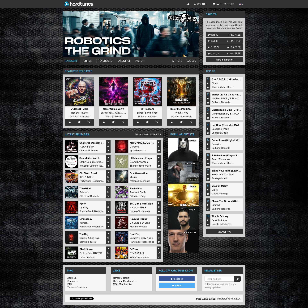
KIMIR (143, 207)
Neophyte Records (221, 224)
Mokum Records (138, 226)
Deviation (216, 144)
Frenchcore (104, 60)
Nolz (186, 112)
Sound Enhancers (139, 161)
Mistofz (133, 177)
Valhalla (83, 222)
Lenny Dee (85, 161)
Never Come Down (113, 109)
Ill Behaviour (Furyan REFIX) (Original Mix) (235, 155)
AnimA (133, 192)
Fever (82, 203)
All (147, 134)
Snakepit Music (113, 116)
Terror (87, 60)
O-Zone (134, 249)
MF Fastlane (147, 109)
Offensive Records (89, 196)
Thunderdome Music (140, 165)
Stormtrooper (99, 161)
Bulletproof (106, 112)
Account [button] (200, 4)
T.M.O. (235, 113)
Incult (226, 128)
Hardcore (71, 60)
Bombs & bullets (88, 241)
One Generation (139, 173)
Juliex (118, 112)
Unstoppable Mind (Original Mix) (230, 109)
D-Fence (134, 146)
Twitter (178, 285)
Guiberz (134, 237)
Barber (140, 112)
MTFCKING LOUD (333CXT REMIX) (149, 142)
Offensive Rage (138, 196)
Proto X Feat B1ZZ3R (90, 253)
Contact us (72, 281)
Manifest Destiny (220, 98)
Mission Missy (220, 186)
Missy (215, 189)
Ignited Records (138, 150)
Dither (215, 83)
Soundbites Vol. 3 (89, 158)
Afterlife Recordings (140, 180)
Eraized (216, 204)
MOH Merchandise (122, 284)
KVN (81, 177)
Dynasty (83, 207)
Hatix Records (86, 257)
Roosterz (237, 98)
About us (71, 277)
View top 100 (224, 231)
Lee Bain (94, 237)
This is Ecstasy (220, 216)
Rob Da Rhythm (79, 112)
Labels (191, 60)
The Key (84, 234)
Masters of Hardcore (181, 116)
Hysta (178, 112)
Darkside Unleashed (79, 116)
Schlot (140, 253)
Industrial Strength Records (93, 165)
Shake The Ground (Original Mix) (230, 201)
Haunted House (138, 219)
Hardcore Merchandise (124, 281)
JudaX (82, 146)
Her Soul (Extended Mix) (225, 125)
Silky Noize (147, 237)
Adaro (223, 220)
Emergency (85, 219)
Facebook (177, 278)
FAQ (69, 284)
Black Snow (86, 249)
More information (224, 59)
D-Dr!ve (146, 222)
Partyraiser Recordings (91, 180)
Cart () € (224, 4)
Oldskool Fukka (79, 109)
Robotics (84, 192)
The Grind (85, 188)
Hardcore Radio (121, 277)
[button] (188, 4)
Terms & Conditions (77, 287)
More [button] (139, 60)
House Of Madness (140, 211)
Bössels (216, 128)
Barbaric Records (147, 116)
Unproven (152, 112)
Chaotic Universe (88, 150)
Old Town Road (88, 173)
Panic (215, 220)
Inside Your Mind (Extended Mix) (230, 170)
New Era (134, 234)
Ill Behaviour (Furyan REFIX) (146, 158)
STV (132, 253)
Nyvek (133, 207)
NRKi (90, 177)
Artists (177, 60)
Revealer (216, 174)
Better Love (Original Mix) (226, 140)
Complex (228, 174)
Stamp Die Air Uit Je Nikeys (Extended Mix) (236, 94)
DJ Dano (134, 222)
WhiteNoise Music (139, 257)
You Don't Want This (141, 203)
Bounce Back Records (91, 211)
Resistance (136, 188)
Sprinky (83, 237)
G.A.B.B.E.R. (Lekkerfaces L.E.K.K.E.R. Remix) (238, 79)
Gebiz (143, 192)
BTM (91, 146)
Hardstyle (124, 60)
